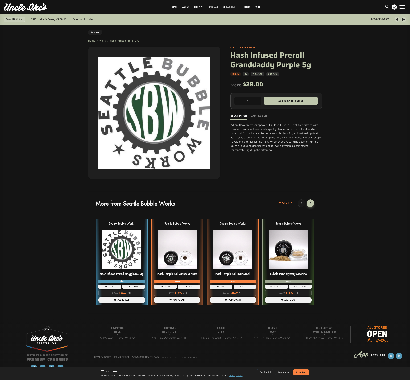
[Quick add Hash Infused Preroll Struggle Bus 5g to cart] (139, 270)
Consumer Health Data (146, 357)
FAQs (257, 7)
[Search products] (387, 7)
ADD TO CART (124, 300)
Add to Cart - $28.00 (291, 101)
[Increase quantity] (256, 100)
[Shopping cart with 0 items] (394, 7)
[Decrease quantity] (239, 100)
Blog (247, 7)
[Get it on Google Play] (403, 19)
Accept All (301, 372)
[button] (122, 262)
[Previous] (301, 203)
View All (284, 203)
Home (174, 7)
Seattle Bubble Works (122, 223)
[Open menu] (402, 7)
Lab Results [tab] (259, 116)
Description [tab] (238, 116)
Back (97, 32)
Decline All (265, 372)
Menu (102, 41)
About (185, 7)
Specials (213, 7)
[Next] (310, 203)
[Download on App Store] (397, 19)
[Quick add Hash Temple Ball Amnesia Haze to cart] (195, 270)
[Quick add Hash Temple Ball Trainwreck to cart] (251, 270)
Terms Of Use (121, 357)
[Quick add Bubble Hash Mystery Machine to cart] (306, 270)
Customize (283, 372)
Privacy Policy (236, 375)
